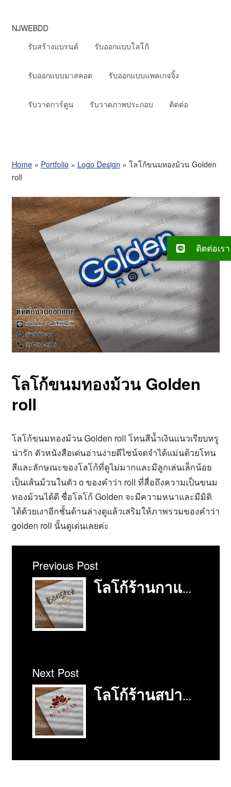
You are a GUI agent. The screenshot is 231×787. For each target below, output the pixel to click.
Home (22, 164)
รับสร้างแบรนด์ (53, 46)
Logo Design (98, 164)
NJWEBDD (30, 28)
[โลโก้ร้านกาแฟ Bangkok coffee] (59, 627)
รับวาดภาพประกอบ (121, 104)
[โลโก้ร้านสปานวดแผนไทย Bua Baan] (59, 735)
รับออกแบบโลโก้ (122, 46)
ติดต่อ (178, 104)
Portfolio (55, 164)
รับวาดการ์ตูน (51, 104)
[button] (199, 248)
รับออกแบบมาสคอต (60, 75)
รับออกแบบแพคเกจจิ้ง (144, 75)
